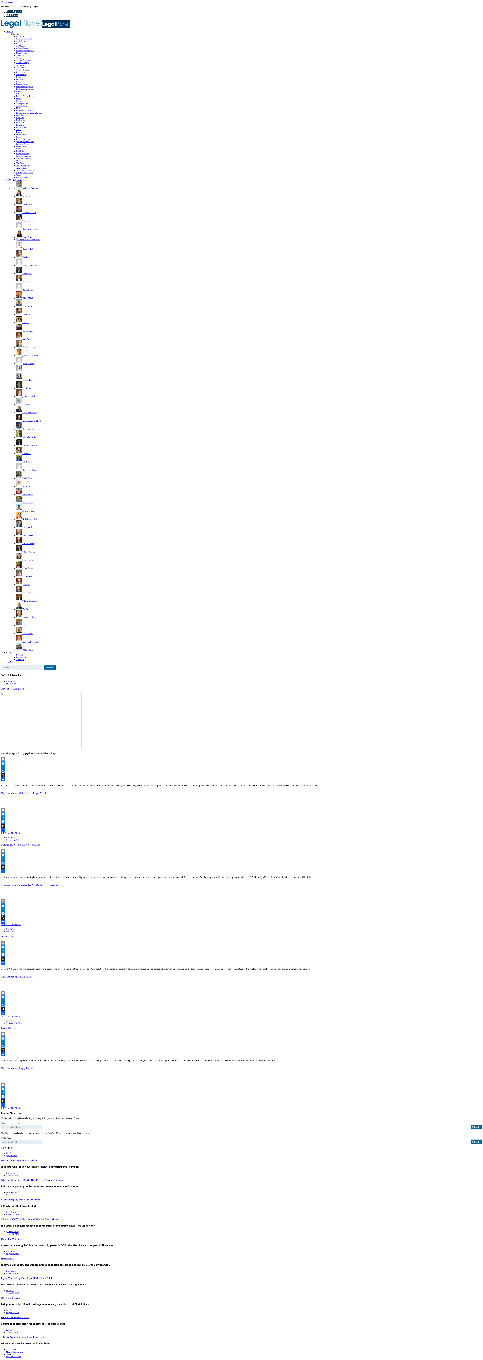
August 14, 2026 (12, 1234)
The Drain (20, 163)
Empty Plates (7, 1028)
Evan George (11, 1212)
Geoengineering (22, 103)
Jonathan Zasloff (12, 1192)
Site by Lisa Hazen (13, 1357)
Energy (19, 82)
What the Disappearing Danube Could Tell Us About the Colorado (32, 1180)
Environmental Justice (24, 86)
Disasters (19, 77)
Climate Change (22, 63)
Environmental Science (25, 89)
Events (19, 91)
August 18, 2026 (12, 1273)
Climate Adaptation (23, 60)
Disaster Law (21, 75)
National (19, 655)
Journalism (20, 115)
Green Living (21, 106)
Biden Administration (24, 48)
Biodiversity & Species (25, 51)
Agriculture (20, 41)
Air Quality (20, 46)
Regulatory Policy (23, 153)
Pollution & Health (23, 139)
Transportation (22, 168)
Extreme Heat (21, 94)
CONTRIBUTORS (14, 180)
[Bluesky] (241, 763)
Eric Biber (10, 1153)
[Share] (241, 779)
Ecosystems (20, 79)
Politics (19, 137)
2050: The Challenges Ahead (14, 688)
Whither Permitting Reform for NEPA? (19, 1160)
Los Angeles (21, 127)
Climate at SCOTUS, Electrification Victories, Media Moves (29, 1219)
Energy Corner (22, 84)
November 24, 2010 (14, 1023)
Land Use (20, 118)
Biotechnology (21, 53)
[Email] (241, 759)
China (18, 58)
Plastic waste (21, 134)
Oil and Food (7, 936)
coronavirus (20, 65)
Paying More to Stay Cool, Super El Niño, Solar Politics (27, 1278)
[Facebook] (241, 771)
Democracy (20, 72)
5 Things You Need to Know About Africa (20, 844)
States (18, 161)
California (20, 55)
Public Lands (21, 149)
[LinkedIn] (241, 767)
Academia (20, 36)
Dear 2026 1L (7, 1258)
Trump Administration (25, 170)
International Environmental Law (29, 113)
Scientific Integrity (23, 156)
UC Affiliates (11, 1349)
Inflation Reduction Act (25, 110)
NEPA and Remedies (11, 1298)
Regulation (20, 151)
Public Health (21, 146)
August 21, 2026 (12, 1313)
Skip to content (7, 2)
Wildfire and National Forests (15, 1317)
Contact (9, 1354)
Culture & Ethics (23, 70)
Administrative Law (24, 39)
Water (18, 175)
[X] (241, 775)
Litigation (20, 125)
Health (19, 108)
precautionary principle (25, 142)
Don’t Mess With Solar (12, 1239)
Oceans (19, 132)
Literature (20, 122)
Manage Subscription (14, 1352)
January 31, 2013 (12, 840)
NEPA (18, 130)
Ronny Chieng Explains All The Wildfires (20, 1199)
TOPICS (9, 31)
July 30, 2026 (11, 1156)
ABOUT (9, 662)
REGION (10, 652)
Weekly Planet (21, 177)
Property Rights (22, 144)
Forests (19, 98)
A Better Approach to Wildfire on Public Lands (23, 1337)
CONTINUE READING (11, 833)
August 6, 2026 (12, 1175)
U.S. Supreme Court (24, 173)
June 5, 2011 (10, 931)
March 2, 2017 (11, 684)
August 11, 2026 (12, 1214)
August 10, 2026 (12, 1195)
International (21, 657)
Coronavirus (21, 67)
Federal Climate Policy (25, 96)
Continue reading (24, 793)
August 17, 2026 (12, 1254)
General (19, 101)
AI (17, 43)
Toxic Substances (22, 165)
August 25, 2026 (12, 1332)
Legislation (20, 120)
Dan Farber (10, 681)
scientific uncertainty (24, 158)
